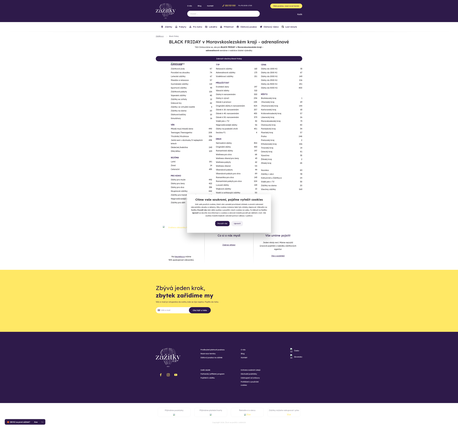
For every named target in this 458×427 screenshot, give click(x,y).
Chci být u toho (200, 310)
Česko (296, 351)
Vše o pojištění (278, 256)
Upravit (237, 223)
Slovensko (298, 357)
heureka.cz (180, 256)
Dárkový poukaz (248, 27)
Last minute (291, 27)
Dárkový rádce (271, 27)
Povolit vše (222, 223)
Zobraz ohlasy (228, 245)
